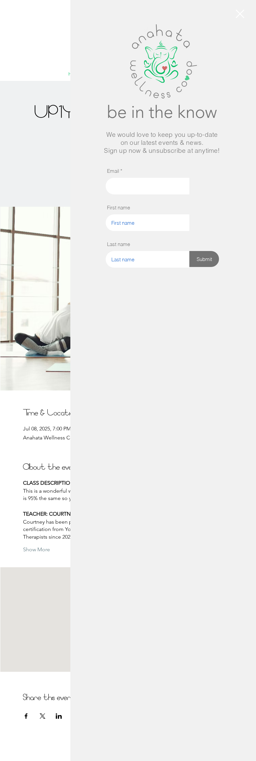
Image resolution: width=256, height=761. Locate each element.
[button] (240, 14)
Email (113, 170)
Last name (118, 244)
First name (118, 207)
